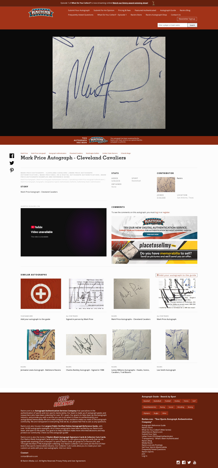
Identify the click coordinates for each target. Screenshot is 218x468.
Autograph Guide (168, 10)
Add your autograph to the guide (177, 275)
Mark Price (24, 153)
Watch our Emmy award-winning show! (130, 3)
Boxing (190, 407)
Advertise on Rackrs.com (30, 206)
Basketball (157, 401)
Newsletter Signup (187, 19)
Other (164, 413)
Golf (194, 401)
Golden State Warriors (110, 153)
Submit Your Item (149, 434)
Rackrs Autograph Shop (156, 14)
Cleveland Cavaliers (76, 153)
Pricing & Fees (124, 10)
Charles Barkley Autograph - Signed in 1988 (85, 370)
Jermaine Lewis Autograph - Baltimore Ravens (41, 370)
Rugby (156, 413)
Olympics (147, 413)
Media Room (147, 443)
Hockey (177, 401)
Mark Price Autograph (38, 153)
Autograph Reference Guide (154, 425)
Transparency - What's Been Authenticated (160, 438)
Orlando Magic (126, 153)
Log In (144, 456)
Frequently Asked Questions (80, 14)
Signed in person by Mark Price (79, 319)
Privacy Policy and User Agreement (70, 461)
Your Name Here (27, 316)
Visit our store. (65, 448)
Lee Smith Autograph (166, 370)
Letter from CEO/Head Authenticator (157, 436)
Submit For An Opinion (104, 10)
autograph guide (60, 432)
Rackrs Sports (148, 452)
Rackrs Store (136, 14)
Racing (162, 407)
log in (157, 212)
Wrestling (180, 407)
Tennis (186, 401)
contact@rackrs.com (29, 456)
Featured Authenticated (145, 10)
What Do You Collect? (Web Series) (156, 430)
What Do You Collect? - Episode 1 (112, 14)
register (166, 212)
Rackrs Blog (185, 10)
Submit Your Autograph (79, 10)
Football (168, 401)
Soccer (171, 407)
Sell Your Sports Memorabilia (154, 447)
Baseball (147, 401)
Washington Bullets (92, 153)
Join (143, 454)
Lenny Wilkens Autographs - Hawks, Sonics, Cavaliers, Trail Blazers (130, 371)
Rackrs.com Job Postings (152, 445)
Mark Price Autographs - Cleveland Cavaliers (130, 319)
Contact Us (176, 14)
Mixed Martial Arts (150, 407)
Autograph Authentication (57, 153)
